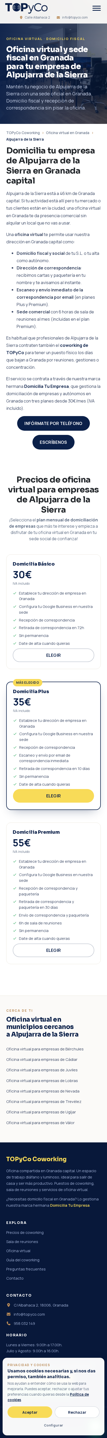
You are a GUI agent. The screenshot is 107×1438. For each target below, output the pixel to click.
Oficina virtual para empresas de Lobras (42, 1080)
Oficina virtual (18, 1250)
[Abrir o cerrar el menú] (96, 8)
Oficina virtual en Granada (67, 132)
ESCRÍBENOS (53, 442)
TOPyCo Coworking (23, 132)
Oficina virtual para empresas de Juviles (42, 1070)
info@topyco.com (75, 17)
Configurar (53, 1425)
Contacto (15, 1278)
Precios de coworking (25, 1232)
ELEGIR (53, 655)
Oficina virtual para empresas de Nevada (42, 1091)
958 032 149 (24, 1323)
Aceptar (29, 1412)
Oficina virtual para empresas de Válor (40, 1122)
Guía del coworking (22, 1259)
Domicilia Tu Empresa (46, 386)
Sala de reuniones (22, 1241)
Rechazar (77, 1412)
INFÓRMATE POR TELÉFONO (53, 423)
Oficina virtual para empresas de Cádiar (41, 1059)
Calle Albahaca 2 (37, 17)
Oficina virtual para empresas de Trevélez (44, 1101)
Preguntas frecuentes (26, 1269)
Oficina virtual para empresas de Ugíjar (41, 1112)
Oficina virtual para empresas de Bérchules (45, 1049)
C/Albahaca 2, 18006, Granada (40, 1305)
